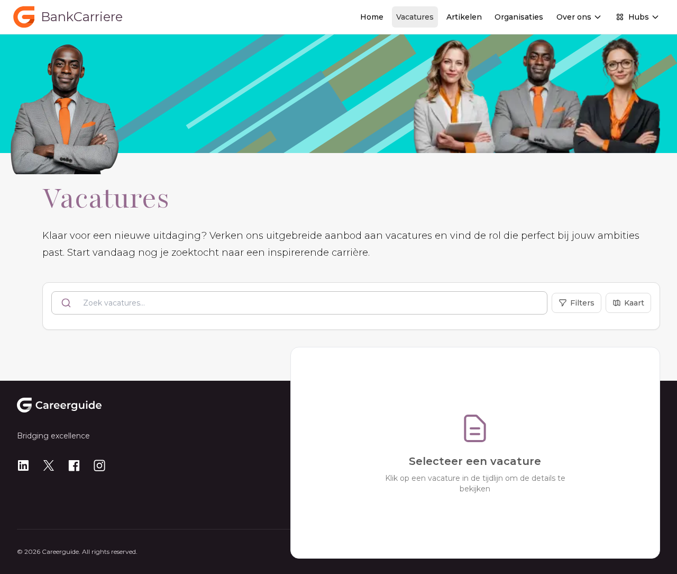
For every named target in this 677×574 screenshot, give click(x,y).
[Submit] (67, 303)
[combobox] (299, 303)
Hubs (638, 17)
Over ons (573, 17)
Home (371, 17)
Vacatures (415, 17)
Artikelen (464, 17)
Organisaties (519, 17)
